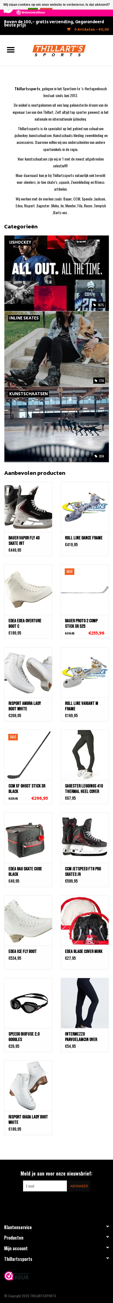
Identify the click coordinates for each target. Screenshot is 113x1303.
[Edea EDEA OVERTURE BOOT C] (28, 589)
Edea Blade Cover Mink (83, 951)
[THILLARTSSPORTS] (67, 50)
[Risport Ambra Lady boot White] (28, 672)
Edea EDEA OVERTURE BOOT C (25, 623)
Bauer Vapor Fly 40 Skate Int (24, 540)
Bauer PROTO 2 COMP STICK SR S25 (81, 623)
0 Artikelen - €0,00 (91, 29)
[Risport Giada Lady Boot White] (28, 1085)
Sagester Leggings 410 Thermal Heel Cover (84, 788)
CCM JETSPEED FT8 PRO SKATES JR (83, 871)
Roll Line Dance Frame (84, 538)
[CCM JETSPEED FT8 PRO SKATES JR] (85, 837)
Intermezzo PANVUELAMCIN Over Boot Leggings (81, 1036)
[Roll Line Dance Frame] (85, 507)
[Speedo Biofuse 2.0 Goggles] (28, 1003)
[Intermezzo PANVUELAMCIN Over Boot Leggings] (85, 1003)
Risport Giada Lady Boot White (28, 1119)
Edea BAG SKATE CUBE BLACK (25, 871)
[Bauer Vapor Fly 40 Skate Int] (28, 507)
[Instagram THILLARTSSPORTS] (61, 1202)
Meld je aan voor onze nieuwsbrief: (56, 1173)
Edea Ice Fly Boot (23, 951)
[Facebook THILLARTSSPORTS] (51, 1202)
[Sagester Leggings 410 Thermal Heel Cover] (85, 755)
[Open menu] (10, 49)
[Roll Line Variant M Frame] (85, 672)
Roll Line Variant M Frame (81, 706)
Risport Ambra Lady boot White (25, 706)
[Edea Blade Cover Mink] (85, 920)
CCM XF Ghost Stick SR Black (27, 788)
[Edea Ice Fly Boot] (28, 920)
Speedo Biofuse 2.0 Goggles (24, 1036)
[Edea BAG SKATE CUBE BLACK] (28, 837)
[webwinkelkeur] (56, 1276)
